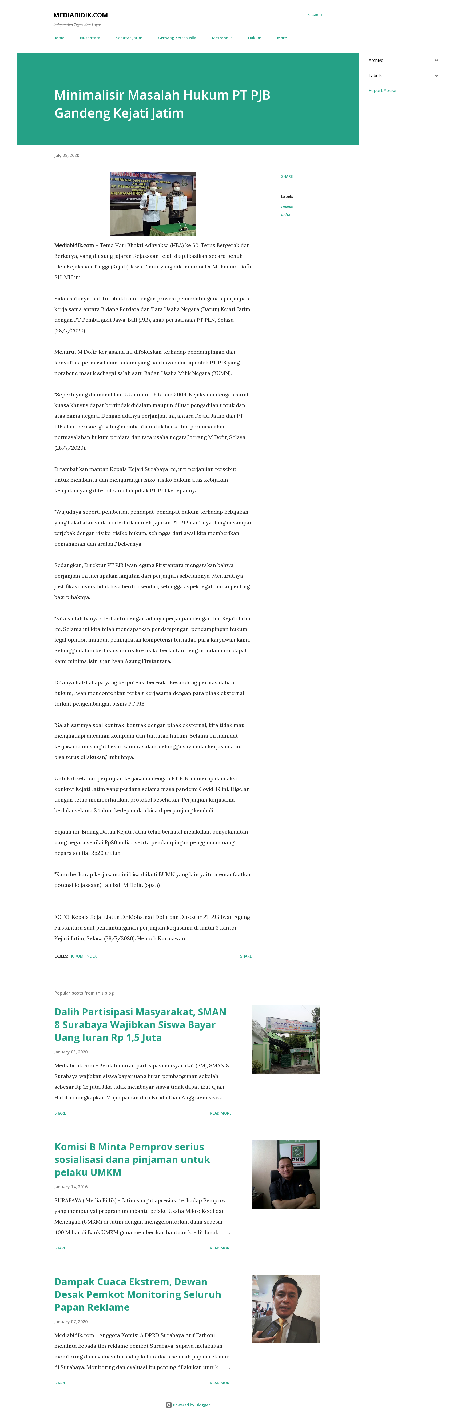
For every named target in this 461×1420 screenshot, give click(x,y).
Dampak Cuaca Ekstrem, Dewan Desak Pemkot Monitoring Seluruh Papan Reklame (137, 1294)
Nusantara (90, 37)
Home (58, 37)
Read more (221, 1113)
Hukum (254, 37)
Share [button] (287, 176)
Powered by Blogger (191, 1404)
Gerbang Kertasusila (177, 37)
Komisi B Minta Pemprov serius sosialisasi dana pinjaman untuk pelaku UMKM (132, 1159)
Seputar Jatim (129, 37)
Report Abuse (382, 90)
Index (285, 214)
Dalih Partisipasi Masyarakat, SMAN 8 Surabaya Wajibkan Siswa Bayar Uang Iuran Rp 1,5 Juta (140, 1024)
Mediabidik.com (80, 14)
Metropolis (222, 37)
